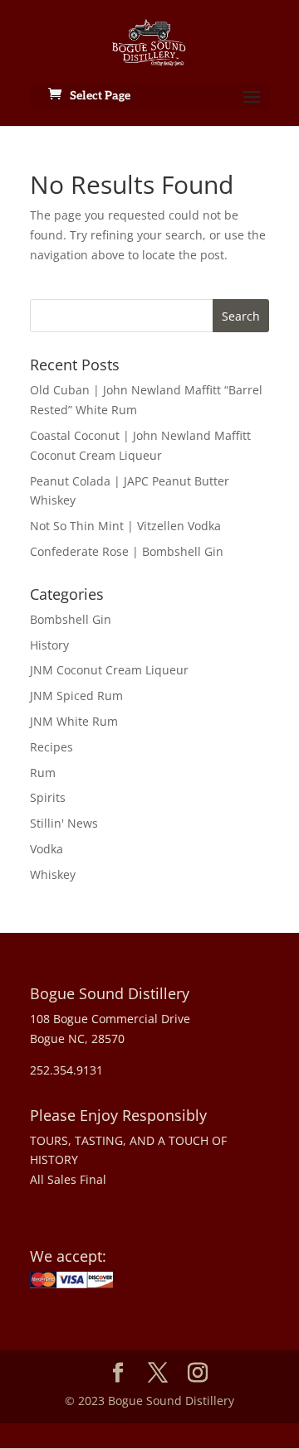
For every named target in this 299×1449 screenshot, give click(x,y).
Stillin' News (64, 823)
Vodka (46, 849)
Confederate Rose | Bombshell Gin (126, 551)
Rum (43, 772)
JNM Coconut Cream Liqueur (109, 670)
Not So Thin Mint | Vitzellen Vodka (125, 526)
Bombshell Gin (70, 619)
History (49, 645)
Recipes (51, 747)
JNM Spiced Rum (76, 695)
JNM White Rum (74, 721)
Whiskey (53, 874)
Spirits (48, 797)
